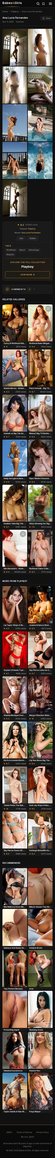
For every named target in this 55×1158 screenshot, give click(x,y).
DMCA (9, 1132)
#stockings (34, 250)
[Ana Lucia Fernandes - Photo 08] (14, 198)
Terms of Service (24, 1132)
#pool (22, 250)
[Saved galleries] (43, 4)
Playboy (15, 11)
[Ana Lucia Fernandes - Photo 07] (40, 160)
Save (48, 18)
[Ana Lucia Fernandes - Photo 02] (14, 85)
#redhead (11, 250)
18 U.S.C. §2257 (27, 1137)
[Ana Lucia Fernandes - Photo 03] (40, 85)
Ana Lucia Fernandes (31, 233)
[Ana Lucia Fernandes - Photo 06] (14, 160)
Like (21, 238)
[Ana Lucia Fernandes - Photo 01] (40, 47)
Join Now (26, 274)
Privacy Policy (42, 1132)
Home (5, 11)
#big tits (10, 254)
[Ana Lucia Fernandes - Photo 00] (14, 47)
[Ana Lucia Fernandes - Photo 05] (40, 122)
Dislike (33, 238)
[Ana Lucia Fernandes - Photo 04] (14, 122)
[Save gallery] (23, 309)
